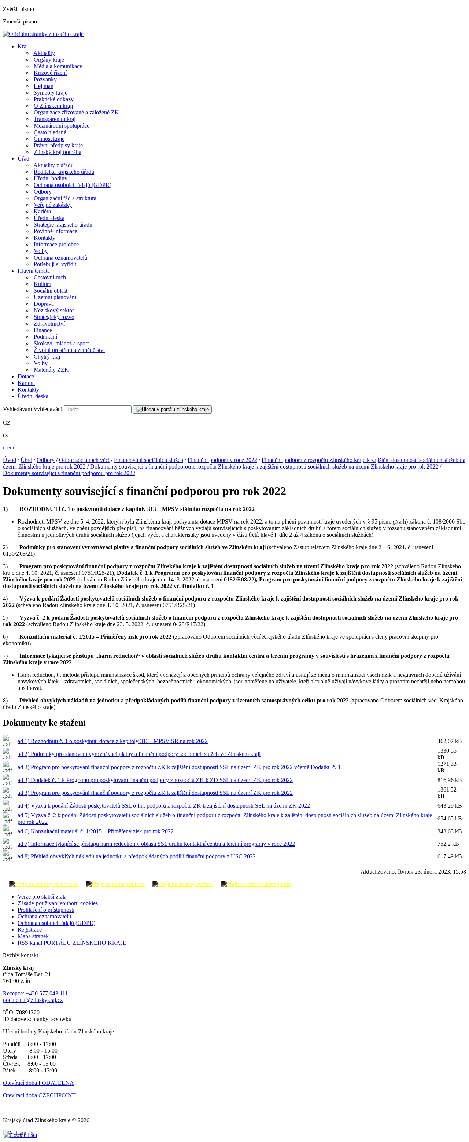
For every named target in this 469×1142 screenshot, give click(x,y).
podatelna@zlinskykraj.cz (33, 1000)
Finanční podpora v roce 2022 (222, 460)
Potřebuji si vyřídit (55, 264)
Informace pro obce (56, 244)
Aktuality (44, 53)
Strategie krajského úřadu (63, 224)
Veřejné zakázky (53, 205)
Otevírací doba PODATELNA (38, 1083)
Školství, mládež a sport (61, 343)
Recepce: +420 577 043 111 (35, 993)
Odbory (43, 191)
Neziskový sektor (54, 310)
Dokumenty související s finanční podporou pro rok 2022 (69, 473)
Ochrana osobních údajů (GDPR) (72, 185)
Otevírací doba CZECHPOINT (39, 1095)
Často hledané (50, 132)
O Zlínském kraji (53, 106)
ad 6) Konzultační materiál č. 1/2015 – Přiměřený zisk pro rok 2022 (96, 831)
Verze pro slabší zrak (42, 896)
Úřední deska (49, 218)
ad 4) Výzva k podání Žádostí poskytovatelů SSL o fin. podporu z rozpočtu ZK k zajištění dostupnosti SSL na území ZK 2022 (164, 806)
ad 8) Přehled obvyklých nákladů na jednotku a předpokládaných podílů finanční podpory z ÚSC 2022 (137, 856)
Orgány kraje (49, 59)
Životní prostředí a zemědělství (69, 350)
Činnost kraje (49, 139)
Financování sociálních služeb (148, 460)
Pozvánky (45, 79)
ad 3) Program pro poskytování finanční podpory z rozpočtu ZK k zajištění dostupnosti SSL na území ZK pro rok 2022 (155, 793)
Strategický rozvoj (55, 317)
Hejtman (43, 86)
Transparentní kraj (54, 119)
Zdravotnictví (49, 323)
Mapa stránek (33, 936)
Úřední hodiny (50, 178)
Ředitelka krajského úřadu (64, 172)
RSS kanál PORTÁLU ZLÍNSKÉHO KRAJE (72, 943)
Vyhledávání (17, 409)
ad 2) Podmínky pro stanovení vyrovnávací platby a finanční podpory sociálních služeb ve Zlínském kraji (139, 754)
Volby (41, 251)
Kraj (23, 46)
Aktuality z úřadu (53, 165)
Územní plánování (55, 297)
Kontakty (44, 238)
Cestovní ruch (50, 277)
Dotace (26, 376)
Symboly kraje (50, 92)
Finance (43, 330)
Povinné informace (55, 231)
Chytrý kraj (47, 356)
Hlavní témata (34, 271)
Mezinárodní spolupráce (61, 125)
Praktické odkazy (54, 99)
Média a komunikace (58, 66)
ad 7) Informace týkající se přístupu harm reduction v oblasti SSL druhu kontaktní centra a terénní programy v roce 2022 (156, 844)
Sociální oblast (50, 290)
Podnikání (45, 337)
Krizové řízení (50, 73)
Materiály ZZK (51, 370)
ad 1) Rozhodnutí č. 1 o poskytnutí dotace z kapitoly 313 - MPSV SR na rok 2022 (113, 741)
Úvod (9, 460)
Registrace (30, 929)
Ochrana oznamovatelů (60, 257)
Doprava (44, 304)
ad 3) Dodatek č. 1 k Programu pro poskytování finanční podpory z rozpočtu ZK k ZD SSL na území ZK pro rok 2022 (155, 780)
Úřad (23, 158)
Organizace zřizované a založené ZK (76, 112)
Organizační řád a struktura (65, 198)
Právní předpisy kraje (58, 145)
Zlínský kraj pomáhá (57, 152)
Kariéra (42, 211)
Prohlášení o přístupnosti (46, 910)
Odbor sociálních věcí (84, 460)
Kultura (42, 284)
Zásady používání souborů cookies (58, 903)
